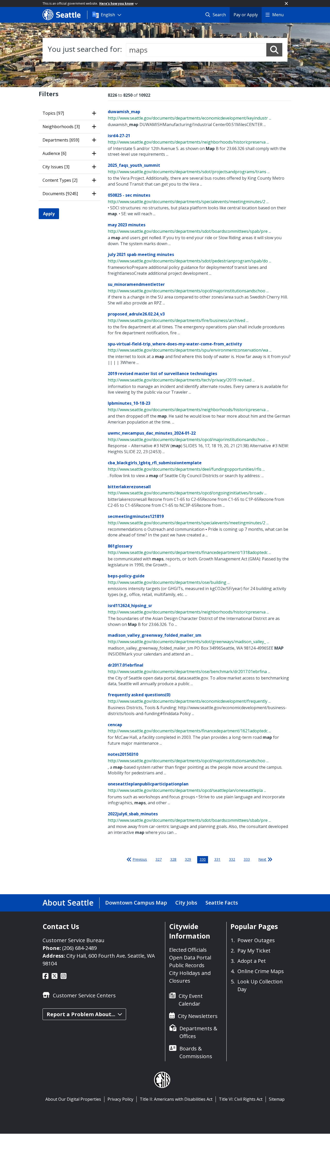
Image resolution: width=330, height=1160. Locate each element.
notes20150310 (123, 754)
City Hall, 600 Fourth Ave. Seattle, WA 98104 (99, 959)
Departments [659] (61, 140)
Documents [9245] (60, 193)
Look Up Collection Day (260, 985)
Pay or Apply (246, 15)
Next (262, 859)
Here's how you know (116, 3)
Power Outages (256, 940)
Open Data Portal (190, 957)
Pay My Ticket (253, 950)
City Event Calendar (191, 999)
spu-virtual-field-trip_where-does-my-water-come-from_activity (175, 344)
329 (188, 859)
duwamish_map (124, 111)
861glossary (120, 546)
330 (203, 859)
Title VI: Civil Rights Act (240, 1099)
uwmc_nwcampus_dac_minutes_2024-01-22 (152, 433)
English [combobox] (108, 15)
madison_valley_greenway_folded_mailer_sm (154, 635)
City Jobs (186, 902)
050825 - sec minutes (129, 195)
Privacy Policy (120, 1099)
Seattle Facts (221, 902)
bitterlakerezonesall (129, 487)
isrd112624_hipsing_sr (130, 605)
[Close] (286, 3)
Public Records (186, 965)
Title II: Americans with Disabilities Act (176, 1099)
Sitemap (277, 1099)
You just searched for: (85, 49)
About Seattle (68, 902)
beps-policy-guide (126, 576)
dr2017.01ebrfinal (125, 665)
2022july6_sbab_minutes (133, 814)
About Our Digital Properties (73, 1099)
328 (173, 859)
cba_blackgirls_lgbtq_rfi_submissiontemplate (155, 463)
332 (232, 859)
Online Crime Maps (260, 971)
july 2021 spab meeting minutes (141, 254)
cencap (115, 724)
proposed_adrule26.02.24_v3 (136, 314)
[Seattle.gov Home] (65, 14)
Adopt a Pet (251, 960)
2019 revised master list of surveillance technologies (162, 373)
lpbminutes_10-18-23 (129, 403)
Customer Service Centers (84, 995)
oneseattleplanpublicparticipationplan (148, 784)
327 (158, 859)
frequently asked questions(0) (139, 695)
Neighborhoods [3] (61, 126)
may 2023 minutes (126, 225)
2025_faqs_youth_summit (134, 165)
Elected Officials (188, 949)
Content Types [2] (60, 180)
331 (217, 859)
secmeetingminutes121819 (136, 516)
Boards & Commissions (195, 1052)
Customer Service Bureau (73, 940)
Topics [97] (53, 113)
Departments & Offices (198, 1032)
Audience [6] (54, 153)
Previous (140, 859)
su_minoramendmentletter (136, 284)
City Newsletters (198, 1016)
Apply (49, 214)
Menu (278, 15)
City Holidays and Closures (190, 977)
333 (247, 859)
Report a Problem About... (81, 1014)
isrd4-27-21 (119, 135)
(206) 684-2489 (79, 947)
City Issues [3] (56, 167)
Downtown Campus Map (136, 902)
